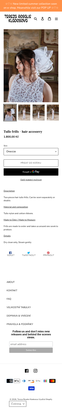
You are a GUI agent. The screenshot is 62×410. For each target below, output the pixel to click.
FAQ (9, 298)
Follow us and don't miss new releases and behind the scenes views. (31, 334)
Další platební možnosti (31, 179)
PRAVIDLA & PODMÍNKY (20, 324)
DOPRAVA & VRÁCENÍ (19, 315)
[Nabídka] (56, 18)
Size (5, 145)
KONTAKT (12, 290)
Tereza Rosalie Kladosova (28, 399)
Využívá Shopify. (45, 399)
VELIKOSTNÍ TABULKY (19, 307)
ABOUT (11, 282)
